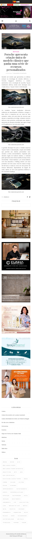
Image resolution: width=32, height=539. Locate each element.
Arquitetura (7, 472)
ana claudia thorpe (9, 465)
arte (15, 472)
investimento (16, 499)
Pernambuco (7, 512)
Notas (3, 441)
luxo (4, 505)
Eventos (4, 430)
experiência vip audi (16, 492)
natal (5, 509)
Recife (26, 512)
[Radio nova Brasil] (16, 29)
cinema (5, 482)
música (25, 505)
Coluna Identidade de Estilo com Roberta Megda (15, 419)
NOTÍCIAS (10, 4)
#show (12, 462)
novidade (22, 509)
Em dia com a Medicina (8, 422)
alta (18, 462)
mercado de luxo (14, 505)
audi (21, 472)
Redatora (6, 197)
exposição (6, 495)
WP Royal (19, 536)
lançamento (7, 502)
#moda (5, 462)
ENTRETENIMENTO (25, 4)
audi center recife (9, 475)
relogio (5, 515)
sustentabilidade (8, 519)
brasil (26, 478)
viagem (24, 522)
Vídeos (3, 452)
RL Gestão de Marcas (20, 534)
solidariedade (22, 515)
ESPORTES (16, 4)
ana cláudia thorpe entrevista (13, 468)
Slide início (4, 448)
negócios (13, 509)
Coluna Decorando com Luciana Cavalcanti (13, 415)
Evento (5, 492)
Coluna (3, 411)
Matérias (4, 437)
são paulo (20, 519)
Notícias (16, 51)
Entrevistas (5, 426)
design (5, 485)
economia (13, 485)
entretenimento (21, 488)
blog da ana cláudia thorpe (12, 478)
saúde (13, 515)
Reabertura (17, 512)
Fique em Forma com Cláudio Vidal (11, 433)
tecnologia (6, 522)
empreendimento (8, 488)
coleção (13, 482)
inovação (6, 499)
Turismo (16, 522)
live (15, 502)
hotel (26, 495)
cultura (21, 482)
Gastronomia (16, 495)
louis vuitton (23, 502)
